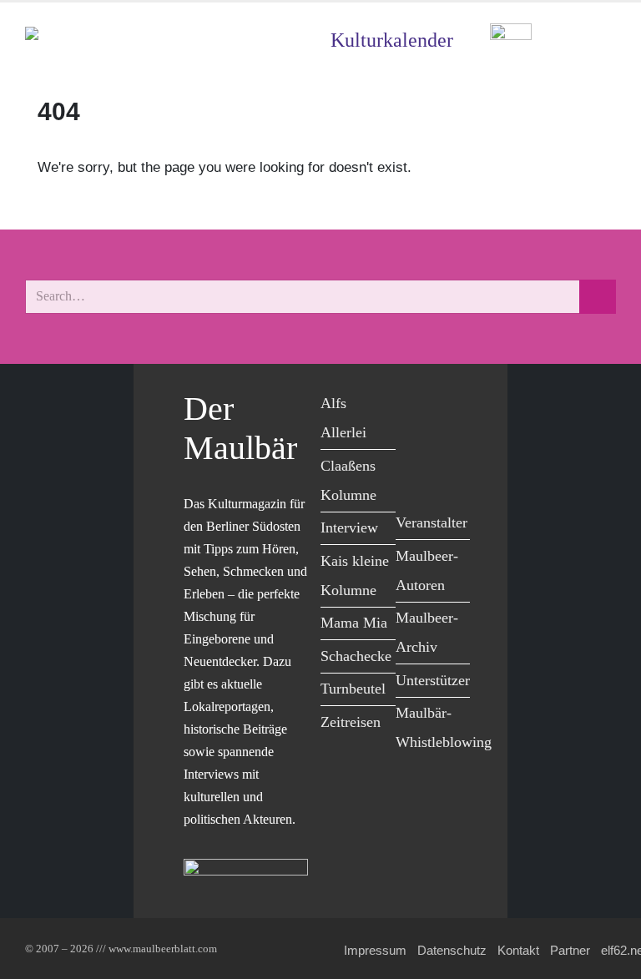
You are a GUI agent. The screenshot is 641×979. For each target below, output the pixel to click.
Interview (349, 527)
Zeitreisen (350, 722)
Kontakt (518, 950)
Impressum (375, 950)
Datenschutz (452, 950)
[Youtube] (413, 440)
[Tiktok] (413, 474)
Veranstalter (431, 522)
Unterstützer (433, 680)
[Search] (597, 297)
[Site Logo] (121, 40)
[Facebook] (413, 406)
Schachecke (355, 656)
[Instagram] (450, 440)
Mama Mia (353, 622)
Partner (570, 950)
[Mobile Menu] (596, 40)
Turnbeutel (353, 688)
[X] (450, 406)
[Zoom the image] (511, 35)
